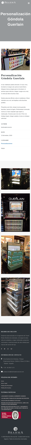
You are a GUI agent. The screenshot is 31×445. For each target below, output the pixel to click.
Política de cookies (6, 387)
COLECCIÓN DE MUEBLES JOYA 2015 (10, 400)
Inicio (2, 381)
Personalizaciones (6, 143)
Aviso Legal (4, 383)
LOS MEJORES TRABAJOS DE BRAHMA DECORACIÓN (15, 398)
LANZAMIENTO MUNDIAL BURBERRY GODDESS (13, 396)
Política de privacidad (6, 385)
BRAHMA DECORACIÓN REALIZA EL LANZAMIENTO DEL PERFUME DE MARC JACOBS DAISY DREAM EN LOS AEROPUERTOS (14, 408)
